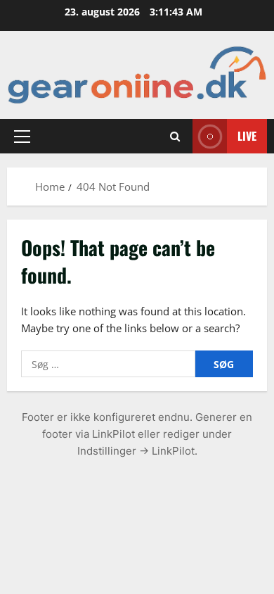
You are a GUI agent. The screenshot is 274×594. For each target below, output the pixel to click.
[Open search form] (175, 135)
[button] (22, 136)
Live (246, 135)
